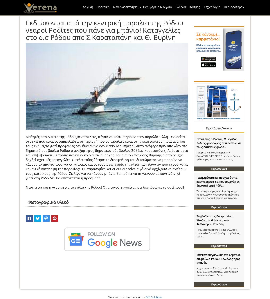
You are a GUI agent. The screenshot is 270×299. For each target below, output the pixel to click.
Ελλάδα (181, 7)
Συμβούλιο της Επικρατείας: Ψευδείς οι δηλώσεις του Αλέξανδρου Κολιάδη (215, 220)
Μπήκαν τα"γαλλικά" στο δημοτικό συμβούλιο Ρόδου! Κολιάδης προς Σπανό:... (219, 258)
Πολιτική (103, 7)
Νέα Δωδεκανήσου (126, 7)
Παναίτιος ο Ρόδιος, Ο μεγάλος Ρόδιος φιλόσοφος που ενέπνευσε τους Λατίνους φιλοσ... (219, 143)
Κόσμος (194, 7)
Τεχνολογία (212, 7)
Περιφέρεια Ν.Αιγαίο (157, 7)
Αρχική (88, 7)
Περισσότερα (233, 7)
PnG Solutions (153, 297)
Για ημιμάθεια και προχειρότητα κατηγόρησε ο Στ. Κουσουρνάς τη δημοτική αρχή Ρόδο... (218, 181)
